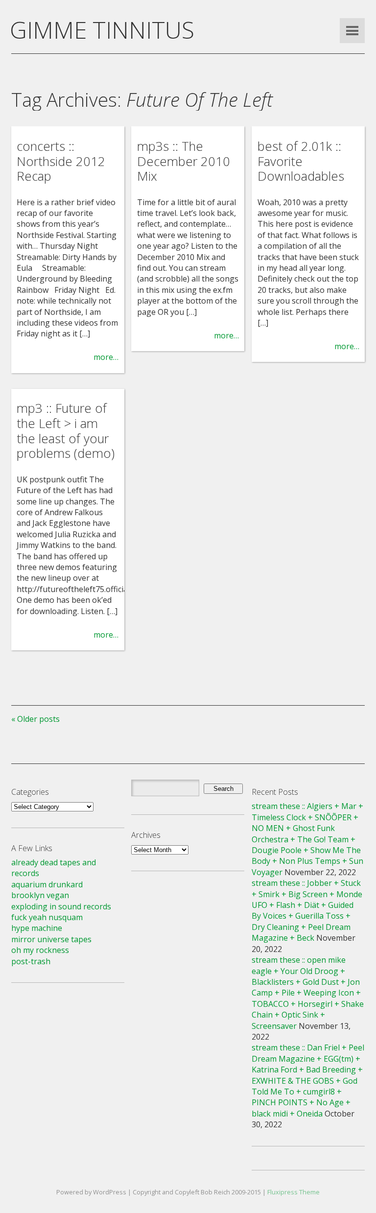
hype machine (36, 928)
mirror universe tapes (51, 939)
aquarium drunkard (47, 884)
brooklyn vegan (40, 895)
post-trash (30, 961)
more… (106, 357)
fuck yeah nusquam (47, 917)
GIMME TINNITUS (102, 30)
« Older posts (35, 719)
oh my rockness (40, 950)
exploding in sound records (61, 906)
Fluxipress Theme (293, 1192)
